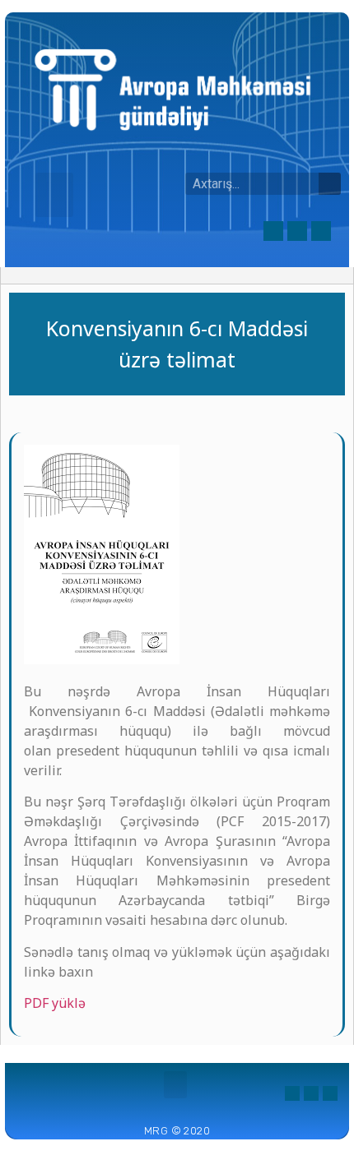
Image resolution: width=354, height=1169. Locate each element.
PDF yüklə (55, 1003)
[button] (54, 195)
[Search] (330, 184)
